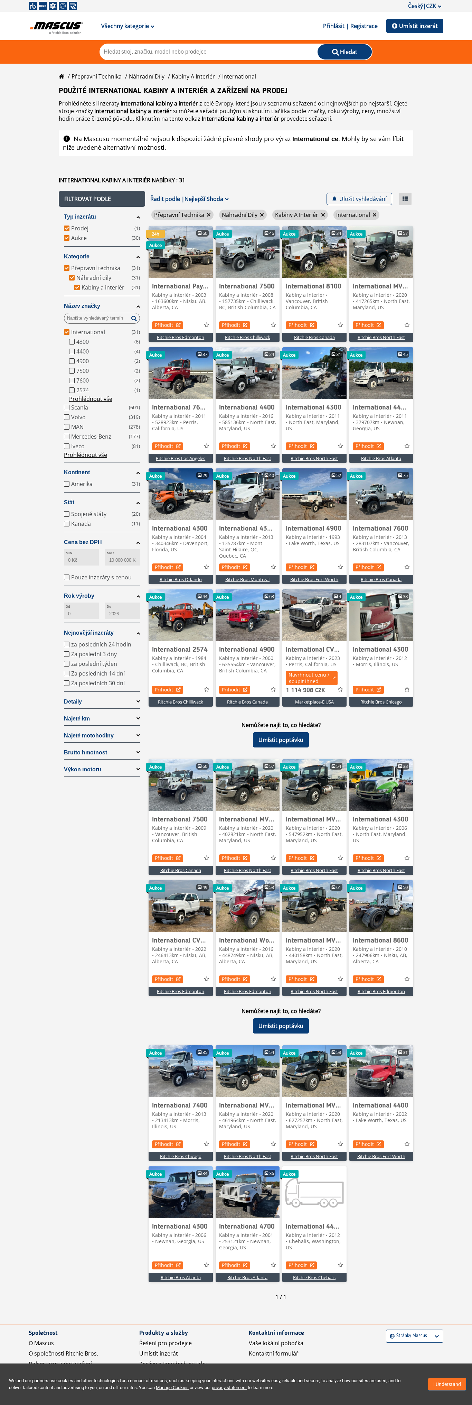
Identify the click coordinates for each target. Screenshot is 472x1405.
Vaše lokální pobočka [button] (276, 1343)
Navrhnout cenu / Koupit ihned (309, 678)
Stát (69, 502)
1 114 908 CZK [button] (305, 690)
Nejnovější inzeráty (89, 633)
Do (109, 606)
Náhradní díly (146, 76)
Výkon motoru (82, 769)
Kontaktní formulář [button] (274, 1353)
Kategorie (76, 256)
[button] (102, 199)
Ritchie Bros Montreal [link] (247, 579)
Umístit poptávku (280, 740)
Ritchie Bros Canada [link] (314, 337)
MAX (110, 553)
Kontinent (77, 472)
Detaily (73, 702)
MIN (69, 553)
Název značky (82, 306)
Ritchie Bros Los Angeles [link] (180, 458)
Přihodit (164, 325)
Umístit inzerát (418, 26)
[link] (181, 252)
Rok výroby (79, 596)
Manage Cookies (172, 1387)
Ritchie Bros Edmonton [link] (180, 337)
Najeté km (77, 719)
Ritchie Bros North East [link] (381, 337)
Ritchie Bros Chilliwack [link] (247, 337)
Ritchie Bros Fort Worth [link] (314, 579)
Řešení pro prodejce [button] (165, 1343)
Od (68, 606)
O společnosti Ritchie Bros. (63, 1353)
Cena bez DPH (83, 542)
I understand (447, 1384)
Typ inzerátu (80, 217)
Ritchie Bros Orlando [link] (181, 579)
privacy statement (229, 1387)
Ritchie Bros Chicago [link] (381, 702)
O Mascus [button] (41, 1343)
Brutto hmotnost (85, 752)
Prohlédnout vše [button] (90, 399)
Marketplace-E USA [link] (314, 702)
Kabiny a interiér (193, 76)
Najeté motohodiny (89, 735)
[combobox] (390, 1336)
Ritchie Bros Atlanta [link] (381, 458)
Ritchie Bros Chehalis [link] (314, 1277)
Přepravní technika (97, 76)
